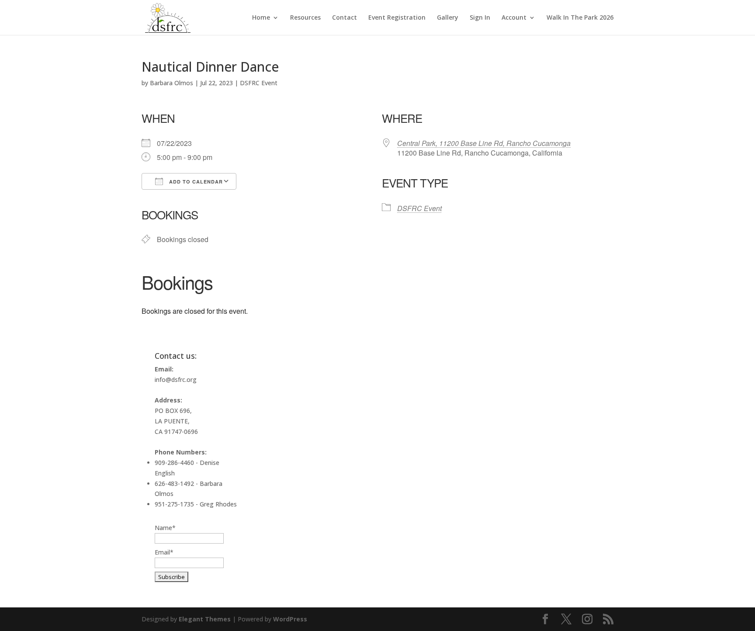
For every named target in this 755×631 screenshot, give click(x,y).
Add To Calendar (195, 181)
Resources (305, 17)
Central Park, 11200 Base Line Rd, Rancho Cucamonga (484, 143)
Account (514, 17)
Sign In (480, 17)
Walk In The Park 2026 (580, 17)
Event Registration (397, 17)
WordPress (290, 619)
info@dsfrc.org (176, 379)
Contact (344, 17)
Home (261, 17)
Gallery (447, 17)
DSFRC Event (258, 83)
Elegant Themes (205, 619)
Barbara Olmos (171, 83)
